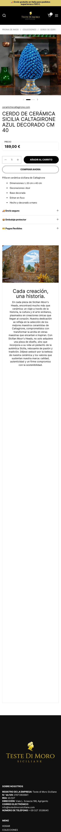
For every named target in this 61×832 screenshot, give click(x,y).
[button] (4, 15)
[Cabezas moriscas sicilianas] (30, 15)
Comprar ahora (30, 169)
